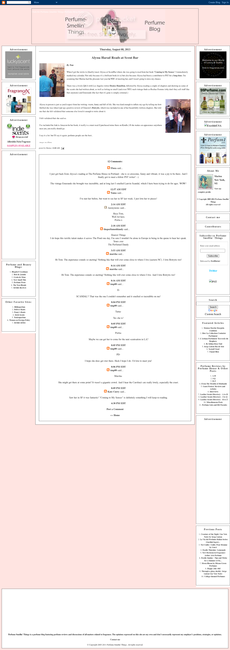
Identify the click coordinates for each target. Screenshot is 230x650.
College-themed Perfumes (214, 576)
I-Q (214, 378)
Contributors (213, 226)
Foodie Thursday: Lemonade (214, 550)
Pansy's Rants (19, 312)
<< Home (115, 415)
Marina (218, 176)
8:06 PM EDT (118, 366)
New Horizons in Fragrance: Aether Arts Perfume (214, 554)
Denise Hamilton (117, 85)
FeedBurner (215, 261)
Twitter (213, 270)
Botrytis (96, 107)
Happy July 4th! (214, 568)
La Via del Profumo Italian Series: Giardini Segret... (214, 540)
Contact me (213, 217)
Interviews (214, 391)
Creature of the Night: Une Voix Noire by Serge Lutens (214, 535)
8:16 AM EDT (118, 280)
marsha (113, 254)
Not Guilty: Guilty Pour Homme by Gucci (214, 546)
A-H (214, 375)
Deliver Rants (19, 309)
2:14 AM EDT (118, 204)
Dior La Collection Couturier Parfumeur (214, 334)
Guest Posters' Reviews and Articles (214, 387)
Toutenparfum (20, 317)
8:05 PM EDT (118, 323)
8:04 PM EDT (118, 302)
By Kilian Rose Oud (214, 343)
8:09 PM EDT (118, 388)
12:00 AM (56, 148)
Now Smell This (19, 279)
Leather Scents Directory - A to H (214, 394)
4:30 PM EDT (118, 403)
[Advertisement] (18, 206)
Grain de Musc (20, 277)
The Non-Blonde (19, 285)
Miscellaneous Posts (215, 402)
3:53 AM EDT (118, 250)
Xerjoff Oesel (214, 349)
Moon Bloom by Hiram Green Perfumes (214, 564)
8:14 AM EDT (118, 265)
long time (177, 75)
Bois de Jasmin (20, 274)
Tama (114, 193)
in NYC (111, 78)
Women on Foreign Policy (19, 320)
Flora (113, 168)
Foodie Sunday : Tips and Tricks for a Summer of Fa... (214, 559)
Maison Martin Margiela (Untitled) (214, 329)
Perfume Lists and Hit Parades (214, 404)
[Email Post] (62, 148)
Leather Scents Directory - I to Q (214, 396)
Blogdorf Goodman (20, 271)
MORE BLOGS (19, 287)
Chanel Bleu (214, 351)
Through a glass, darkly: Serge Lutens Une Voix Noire (214, 572)
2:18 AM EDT (118, 225)
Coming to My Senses (164, 71)
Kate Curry (113, 391)
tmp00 (113, 284)
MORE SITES (19, 322)
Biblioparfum (19, 306)
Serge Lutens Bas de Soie (214, 346)
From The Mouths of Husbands (214, 383)
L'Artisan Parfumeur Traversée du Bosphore (214, 340)
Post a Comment (115, 409)
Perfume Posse (20, 282)
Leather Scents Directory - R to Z (214, 399)
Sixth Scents (20, 314)
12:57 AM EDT (118, 189)
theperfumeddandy (113, 229)
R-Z (214, 381)
